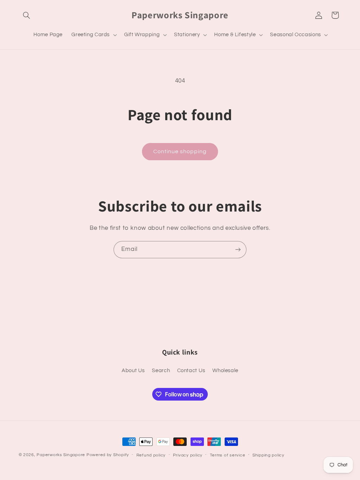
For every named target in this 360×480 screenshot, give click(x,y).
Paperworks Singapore (61, 455)
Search (161, 370)
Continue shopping (180, 151)
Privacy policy (187, 455)
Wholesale (225, 370)
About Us (133, 370)
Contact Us (191, 370)
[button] (27, 15)
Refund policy (151, 455)
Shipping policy (268, 455)
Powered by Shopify (107, 455)
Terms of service (227, 455)
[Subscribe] (238, 249)
